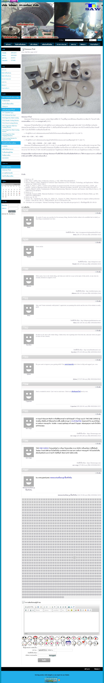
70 (25, 504)
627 (56, 547)
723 (42, 555)
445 (28, 533)
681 (23, 552)
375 (23, 528)
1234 (44, 594)
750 (25, 557)
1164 (39, 589)
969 (60, 573)
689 (42, 552)
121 (65, 507)
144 (39, 510)
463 (70, 533)
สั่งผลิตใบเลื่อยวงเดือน (9, 143)
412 (30, 531)
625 (51, 547)
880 (91, 565)
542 (95, 539)
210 (35, 515)
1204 (53, 591)
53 (65, 502)
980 (86, 573)
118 (58, 507)
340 (100, 523)
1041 (70, 578)
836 (67, 562)
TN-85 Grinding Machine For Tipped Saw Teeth (9, 139)
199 (88, 512)
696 (58, 552)
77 (41, 504)
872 (72, 565)
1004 (63, 576)
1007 (70, 576)
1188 (95, 589)
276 (30, 520)
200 (91, 512)
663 (60, 549)
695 (56, 552)
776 (86, 557)
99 (93, 504)
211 (37, 515)
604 (81, 544)
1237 (51, 594)
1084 (91, 581)
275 (28, 520)
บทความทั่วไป (6, 167)
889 (32, 568)
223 (65, 515)
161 (79, 510)
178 (39, 512)
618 (35, 547)
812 (91, 560)
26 (81, 499)
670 (77, 549)
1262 (30, 597)
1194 (30, 591)
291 (65, 520)
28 (86, 499)
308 (25, 523)
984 (95, 573)
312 (35, 523)
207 (28, 515)
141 (32, 510)
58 (76, 502)
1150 (86, 586)
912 (86, 568)
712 (95, 552)
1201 (46, 591)
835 (65, 562)
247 (42, 518)
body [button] (26, 633)
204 (100, 512)
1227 (28, 594)
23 (74, 499)
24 (76, 499)
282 (44, 520)
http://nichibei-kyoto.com (93, 291)
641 (88, 547)
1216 (81, 591)
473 (93, 533)
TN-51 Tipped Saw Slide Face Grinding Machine (9, 126)
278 (35, 520)
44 (44, 502)
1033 (51, 578)
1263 (32, 597)
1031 (46, 578)
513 (28, 539)
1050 (91, 578)
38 (30, 502)
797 (56, 560)
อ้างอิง (99, 213)
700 (67, 552)
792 (44, 560)
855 (32, 565)
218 (53, 515)
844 (86, 562)
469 (84, 533)
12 (48, 499)
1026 (35, 578)
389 (56, 528)
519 (42, 539)
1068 (53, 581)
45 (46, 502)
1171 (56, 589)
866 (58, 565)
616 (30, 547)
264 (81, 518)
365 (79, 525)
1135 (51, 586)
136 (100, 507)
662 (58, 549)
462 (67, 533)
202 (95, 512)
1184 (86, 589)
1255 (93, 594)
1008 (72, 576)
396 (72, 528)
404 (91, 528)
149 (51, 510)
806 (77, 560)
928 (44, 570)
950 (95, 570)
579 (23, 544)
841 (79, 562)
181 (46, 512)
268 (91, 518)
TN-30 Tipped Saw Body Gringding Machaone (8, 134)
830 (53, 562)
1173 (60, 589)
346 (35, 525)
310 (30, 523)
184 (53, 512)
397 (74, 528)
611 (98, 544)
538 (86, 539)
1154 (95, 586)
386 (49, 528)
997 (46, 576)
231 (84, 515)
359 (65, 525)
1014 (86, 576)
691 (46, 552)
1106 (63, 584)
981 (88, 573)
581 (28, 544)
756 (39, 557)
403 (88, 528)
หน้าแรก (4, 70)
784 (25, 560)
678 (95, 549)
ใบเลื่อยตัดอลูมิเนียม (7, 152)
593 (56, 544)
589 (46, 544)
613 (23, 547)
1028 (39, 578)
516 (35, 539)
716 (25, 555)
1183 (84, 589)
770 (72, 557)
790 (39, 560)
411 (28, 531)
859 (42, 565)
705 (79, 552)
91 (74, 504)
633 (70, 547)
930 (49, 570)
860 (44, 565)
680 (100, 549)
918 (100, 568)
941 (74, 570)
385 (46, 528)
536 (81, 539)
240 (25, 518)
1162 (35, 589)
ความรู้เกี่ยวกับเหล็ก (7, 173)
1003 (60, 576)
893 (42, 568)
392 (63, 528)
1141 (65, 586)
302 (91, 520)
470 (86, 533)
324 (63, 523)
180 (44, 512)
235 (93, 515)
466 (77, 533)
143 (37, 510)
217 (51, 515)
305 (98, 520)
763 (56, 557)
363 (74, 525)
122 (67, 507)
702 (72, 552)
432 (77, 531)
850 (100, 562)
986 (100, 573)
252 (53, 518)
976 (77, 573)
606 (86, 544)
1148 (81, 586)
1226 (25, 594)
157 (70, 510)
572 (86, 541)
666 (67, 549)
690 (44, 552)
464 (72, 533)
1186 (91, 589)
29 (88, 499)
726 (49, 555)
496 (67, 536)
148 (49, 510)
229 (79, 515)
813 (93, 560)
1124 (25, 586)
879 (88, 565)
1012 (81, 576)
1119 (93, 584)
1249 (79, 594)
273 (23, 520)
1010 (77, 576)
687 (37, 552)
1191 (23, 591)
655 (42, 549)
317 (46, 523)
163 (84, 510)
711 (93, 552)
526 (58, 539)
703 (74, 552)
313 (37, 523)
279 (37, 520)
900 (58, 568)
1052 (95, 578)
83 (55, 504)
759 (46, 557)
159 (74, 510)
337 (93, 523)
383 (42, 528)
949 (93, 570)
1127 (32, 586)
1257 (98, 594)
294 (72, 520)
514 (30, 539)
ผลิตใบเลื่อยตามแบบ (7, 149)
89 (69, 504)
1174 (63, 589)
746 (95, 555)
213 (42, 515)
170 (100, 510)
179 (42, 512)
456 (53, 533)
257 (65, 518)
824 (39, 562)
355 (56, 525)
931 (51, 570)
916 (95, 568)
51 (60, 502)
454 (49, 533)
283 (46, 520)
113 (46, 507)
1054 (100, 578)
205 (23, 515)
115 (51, 507)
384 (44, 528)
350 (44, 525)
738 (77, 555)
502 (81, 536)
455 (51, 533)
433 (79, 531)
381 (37, 528)
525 (56, 539)
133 (93, 507)
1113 (79, 584)
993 (37, 576)
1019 (98, 576)
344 (30, 525)
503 (84, 536)
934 (58, 570)
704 (77, 552)
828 (49, 562)
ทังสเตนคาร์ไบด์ (6, 170)
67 (97, 502)
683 (28, 552)
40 (34, 502)
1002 (58, 576)
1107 (65, 584)
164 (86, 510)
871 (70, 565)
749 (23, 557)
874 (77, 565)
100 (95, 504)
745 (93, 555)
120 (63, 507)
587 (42, 544)
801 (65, 560)
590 (49, 544)
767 (65, 557)
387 (51, 528)
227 (74, 515)
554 (44, 541)
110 (39, 507)
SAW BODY (5, 158)
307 (23, 523)
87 (65, 504)
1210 (67, 591)
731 (60, 555)
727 (51, 555)
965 (51, 573)
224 (67, 515)
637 (79, 547)
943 (79, 570)
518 (39, 539)
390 (58, 528)
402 (86, 528)
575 (93, 541)
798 (58, 560)
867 (60, 565)
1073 (65, 581)
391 (60, 528)
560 (58, 541)
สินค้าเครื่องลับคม (6, 73)
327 (70, 523)
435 (84, 531)
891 (37, 568)
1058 (30, 581)
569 (79, 541)
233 (88, 515)
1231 (37, 594)
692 (49, 552)
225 (70, 515)
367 (84, 525)
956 (30, 573)
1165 (42, 589)
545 (23, 541)
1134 (49, 586)
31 (93, 499)
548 (30, 541)
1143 (70, 586)
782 (100, 557)
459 (60, 533)
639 (84, 547)
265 (84, 518)
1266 (39, 597)
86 (62, 504)
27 (83, 499)
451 (42, 533)
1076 (72, 581)
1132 (44, 586)
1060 (35, 581)
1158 (25, 589)
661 (56, 549)
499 (74, 536)
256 (63, 518)
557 (51, 541)
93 (79, 504)
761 (51, 557)
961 (42, 573)
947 (88, 570)
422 (53, 531)
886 (25, 568)
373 (98, 525)
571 (84, 541)
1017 (93, 576)
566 (72, 541)
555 (46, 541)
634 (72, 547)
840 (77, 562)
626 (53, 547)
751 (28, 557)
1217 (84, 591)
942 (77, 570)
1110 (72, 584)
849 (98, 562)
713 (98, 552)
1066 (49, 581)
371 (93, 525)
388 (53, 528)
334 (86, 523)
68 (100, 502)
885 (23, 568)
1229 (32, 594)
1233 (42, 594)
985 (98, 573)
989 (28, 576)
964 (49, 573)
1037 (60, 578)
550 (35, 541)
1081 (84, 581)
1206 (58, 591)
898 (53, 568)
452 (44, 533)
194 (77, 512)
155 (65, 510)
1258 (100, 594)
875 (79, 565)
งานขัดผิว (4, 146)
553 (42, 541)
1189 (98, 589)
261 (74, 518)
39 (32, 502)
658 (49, 549)
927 (42, 570)
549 (32, 541)
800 (63, 560)
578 (100, 541)
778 (91, 557)
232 (86, 515)
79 (46, 504)
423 (56, 531)
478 (25, 536)
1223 (98, 591)
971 (65, 573)
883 (98, 565)
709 (88, 552)
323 (60, 523)
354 (53, 525)
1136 (53, 586)
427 (65, 531)
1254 (91, 594)
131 (88, 507)
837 (70, 562)
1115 (84, 584)
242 (30, 518)
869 (65, 565)
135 (98, 507)
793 (46, 560)
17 (60, 499)
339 (98, 523)
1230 (35, 594)
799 (60, 560)
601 (74, 544)
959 (37, 573)
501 (79, 536)
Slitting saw (5, 106)
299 (84, 520)
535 (79, 539)
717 (28, 555)
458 (58, 533)
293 (70, 520)
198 (86, 512)
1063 (42, 581)
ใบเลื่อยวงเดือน (6, 155)
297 (79, 520)
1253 (88, 594)
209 (32, 515)
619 (37, 547)
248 (44, 518)
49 (55, 502)
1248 (77, 594)
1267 (42, 597)
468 (81, 533)
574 (91, 541)
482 (35, 536)
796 (53, 560)
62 (86, 502)
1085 (93, 581)
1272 (53, 597)
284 (49, 520)
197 (84, 512)
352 (49, 525)
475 (98, 533)
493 (60, 536)
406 (95, 528)
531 (70, 539)
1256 (95, 594)
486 (44, 536)
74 (34, 504)
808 (81, 560)
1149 (84, 586)
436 (86, 531)
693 (51, 552)
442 (100, 531)
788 (35, 560)
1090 (25, 584)
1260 (25, 597)
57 (74, 502)
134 (95, 507)
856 (35, 565)
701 (70, 552)
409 (23, 531)
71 (27, 504)
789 (37, 560)
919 (23, 570)
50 (58, 502)
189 (65, 512)
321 (56, 523)
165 (88, 510)
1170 (53, 589)
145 (42, 510)
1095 (37, 584)
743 (88, 555)
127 (79, 507)
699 (65, 552)
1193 (28, 591)
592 (53, 544)
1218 (86, 591)
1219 (88, 591)
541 (93, 539)
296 (77, 520)
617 (32, 547)
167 (93, 510)
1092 (30, 584)
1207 (60, 591)
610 (95, 544)
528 (63, 539)
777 (88, 557)
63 (88, 502)
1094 (35, 584)
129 (84, 507)
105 (28, 507)
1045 (79, 578)
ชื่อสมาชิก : (5, 205)
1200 (44, 591)
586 (39, 544)
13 (51, 499)
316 (44, 523)
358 (63, 525)
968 (58, 573)
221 (60, 515)
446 (30, 533)
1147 (79, 586)
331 (79, 523)
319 (51, 523)
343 (28, 525)
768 (67, 557)
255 (60, 518)
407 (98, 528)
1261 (28, 597)
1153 (93, 586)
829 (51, 562)
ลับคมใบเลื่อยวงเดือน (7, 103)
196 (81, 512)
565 (70, 541)
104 (25, 507)
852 (25, 565)
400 (81, 528)
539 (88, 539)
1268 (44, 597)
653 (37, 549)
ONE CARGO (44, 448)
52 (62, 502)
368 (86, 525)
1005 (65, 576)
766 (63, 557)
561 (60, 541)
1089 (23, 584)
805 (74, 560)
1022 (25, 578)
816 (100, 560)
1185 (88, 589)
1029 (42, 578)
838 (72, 562)
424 (58, 531)
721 (37, 555)
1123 (23, 586)
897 (51, 568)
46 (48, 502)
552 (39, 541)
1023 (28, 578)
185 (56, 512)
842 (81, 562)
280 (39, 520)
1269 (46, 597)
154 (63, 510)
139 (28, 510)
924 (35, 570)
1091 (28, 584)
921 (28, 570)
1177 (70, 589)
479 (28, 536)
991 (32, 576)
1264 (35, 597)
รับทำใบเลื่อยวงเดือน (7, 176)
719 (32, 555)
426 (63, 531)
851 (23, 565)
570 (81, 541)
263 (79, 518)
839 (74, 562)
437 (88, 531)
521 (46, 539)
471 (88, 533)
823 (37, 562)
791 (42, 560)
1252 (86, 594)
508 (95, 536)
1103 (56, 584)
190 (67, 512)
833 (60, 562)
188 (63, 512)
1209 (65, 591)
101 (98, 504)
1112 (77, 584)
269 (93, 518)
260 (72, 518)
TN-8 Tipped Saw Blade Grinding (10, 118)
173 (28, 512)
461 (65, 533)
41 (37, 502)
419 (46, 531)
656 (44, 549)
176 (35, 512)
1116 (86, 584)
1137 (56, 586)
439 (93, 531)
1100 (49, 584)
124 (72, 507)
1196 (35, 591)
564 (67, 541)
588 (44, 544)
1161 (32, 589)
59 (79, 502)
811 (88, 560)
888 (30, 568)
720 (35, 555)
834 (63, 562)
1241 (60, 594)
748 (100, 555)
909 (79, 568)
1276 (63, 597)
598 (67, 544)
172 (25, 512)
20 (67, 499)
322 (58, 523)
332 (81, 523)
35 (23, 502)
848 (95, 562)
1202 (49, 591)
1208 (63, 591)
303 (93, 520)
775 (84, 557)
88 (67, 504)
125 (74, 507)
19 (65, 499)
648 (25, 549)
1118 (91, 584)
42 (39, 502)
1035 (56, 578)
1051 (93, 578)
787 (32, 560)
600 (72, 544)
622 (44, 547)
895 (46, 568)
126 (77, 507)
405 (93, 528)
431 (74, 531)
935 (60, 570)
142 (35, 510)
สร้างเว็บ (9, 1)
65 (93, 502)
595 (60, 544)
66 (95, 502)
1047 (84, 578)
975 (74, 573)
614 (25, 547)
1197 (37, 591)
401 (84, 528)
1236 (49, 594)
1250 (81, 594)
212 (39, 515)
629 (60, 547)
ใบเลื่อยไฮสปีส (6, 100)
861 (46, 565)
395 (70, 528)
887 (28, 568)
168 (95, 510)
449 (37, 533)
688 (39, 552)
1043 (74, 578)
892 (39, 568)
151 (56, 510)
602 (77, 544)
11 (46, 499)
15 (55, 499)
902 (63, 568)
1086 (95, 581)
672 (81, 549)
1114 (81, 584)
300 (86, 520)
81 (51, 504)
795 (51, 560)
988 (25, 576)
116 (53, 507)
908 (77, 568)
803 (70, 560)
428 (67, 531)
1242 (63, 594)
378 (30, 528)
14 (53, 499)
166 (91, 510)
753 (32, 557)
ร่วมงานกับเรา (5, 88)
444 (25, 533)
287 (56, 520)
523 (51, 539)
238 (100, 515)
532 (72, 539)
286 (53, 520)
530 (67, 539)
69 (23, 504)
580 (25, 544)
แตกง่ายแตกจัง (69, 364)
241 (28, 518)
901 (60, 568)
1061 (37, 581)
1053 (98, 578)
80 (48, 504)
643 (93, 547)
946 (86, 570)
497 (70, 536)
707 (84, 552)
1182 (81, 589)
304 (95, 520)
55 (69, 502)
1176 (67, 589)
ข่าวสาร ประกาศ (6, 79)
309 (28, 523)
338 (95, 523)
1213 (74, 591)
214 (44, 515)
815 (98, 560)
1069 (56, 581)
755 (37, 557)
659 (51, 549)
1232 (39, 594)
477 (23, 536)
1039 (65, 578)
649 (28, 549)
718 (30, 555)
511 (23, 539)
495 (65, 536)
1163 (37, 589)
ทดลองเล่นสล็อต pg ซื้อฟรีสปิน (61, 477)
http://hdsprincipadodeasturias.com (91, 320)
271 (98, 518)
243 (32, 518)
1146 (77, 586)
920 (25, 570)
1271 (51, 597)
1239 (56, 594)
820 (30, 562)
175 (32, 512)
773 (79, 557)
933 (56, 570)
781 (98, 557)
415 (37, 531)
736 (72, 555)
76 (39, 504)
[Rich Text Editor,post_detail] (61, 622)
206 (25, 515)
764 (58, 557)
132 (91, 507)
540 (91, 539)
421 (51, 531)
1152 (91, 586)
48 (53, 502)
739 (79, 555)
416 (39, 531)
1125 (28, 586)
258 (67, 518)
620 (39, 547)
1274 (58, 597)
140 (30, 510)
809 (84, 560)
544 (100, 539)
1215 (79, 591)
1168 (49, 589)
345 (32, 525)
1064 (44, 581)
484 (39, 536)
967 (56, 573)
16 (58, 499)
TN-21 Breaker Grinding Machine (10, 120)
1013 (84, 576)
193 (74, 512)
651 (32, 549)
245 (37, 518)
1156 (100, 586)
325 (65, 523)
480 (30, 536)
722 (39, 555)
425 (60, 531)
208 (30, 515)
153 (60, 510)
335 (88, 523)
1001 (56, 576)
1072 (63, 581)
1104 (58, 584)
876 (81, 565)
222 (63, 515)
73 (32, 504)
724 (44, 555)
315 (42, 523)
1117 (88, 584)
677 (93, 549)
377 (28, 528)
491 (56, 536)
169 (98, 510)
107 (32, 507)
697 (60, 552)
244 (35, 518)
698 (63, 552)
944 (81, 570)
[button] (29, 607)
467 (79, 533)
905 (70, 568)
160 (77, 510)
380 (35, 528)
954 (25, 573)
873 (74, 565)
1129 (37, 586)
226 (72, 515)
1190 (100, 589)
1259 (23, 597)
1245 (70, 594)
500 (77, 536)
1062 (39, 581)
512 (25, 539)
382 (39, 528)
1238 (53, 594)
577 (98, 541)
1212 (72, 591)
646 (100, 547)
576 (95, 541)
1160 (30, 589)
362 (72, 525)
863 (51, 565)
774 (81, 557)
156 (67, 510)
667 (70, 549)
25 (79, 499)
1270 (49, 597)
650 (30, 549)
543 (98, 539)
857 (37, 565)
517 (37, 539)
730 (58, 555)
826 (44, 562)
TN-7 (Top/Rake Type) (7, 112)
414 (35, 531)
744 (91, 555)
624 (49, 547)
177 (37, 512)
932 (53, 570)
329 (74, 523)
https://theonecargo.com (94, 433)
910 (81, 568)
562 (63, 541)
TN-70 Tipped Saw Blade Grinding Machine (10, 130)
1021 (23, 578)
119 (60, 507)
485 (42, 536)
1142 (67, 586)
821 (32, 562)
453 (46, 533)
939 (70, 570)
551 (37, 541)
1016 (91, 576)
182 (49, 512)
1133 (46, 586)
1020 (100, 576)
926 (39, 570)
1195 (32, 591)
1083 (88, 581)
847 (93, 562)
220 (58, 515)
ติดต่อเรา (4, 85)
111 (42, 507)
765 (60, 557)
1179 (74, 589)
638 (81, 547)
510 (100, 536)
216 (49, 515)
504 (86, 536)
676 (91, 549)
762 (53, 557)
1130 (39, 586)
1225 (23, 594)
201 (93, 512)
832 (58, 562)
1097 (42, 584)
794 (49, 560)
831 (56, 562)
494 (63, 536)
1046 (81, 578)
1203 (51, 591)
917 (98, 568)
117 (56, 507)
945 (84, 570)
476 (100, 533)
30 (90, 499)
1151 (88, 586)
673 (84, 549)
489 (51, 536)
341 (23, 525)
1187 (93, 589)
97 (88, 504)
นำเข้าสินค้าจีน (76, 421)
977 (79, 573)
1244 (67, 594)
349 (42, 525)
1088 (100, 581)
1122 (100, 584)
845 (88, 562)
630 (63, 547)
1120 (95, 584)
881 (93, 565)
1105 (60, 584)
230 (81, 515)
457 (56, 533)
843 (84, 562)
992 (35, 576)
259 (70, 518)
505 (88, 536)
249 (46, 518)
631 (65, 547)
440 (95, 531)
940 (72, 570)
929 (46, 570)
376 (25, 528)
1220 (91, 591)
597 (65, 544)
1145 (74, 586)
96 (86, 504)
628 (58, 547)
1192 (25, 591)
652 (35, 549)
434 (81, 531)
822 (35, 562)
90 (72, 504)
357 (60, 525)
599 (70, 544)
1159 (28, 589)
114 (49, 507)
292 (67, 520)
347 (37, 525)
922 (30, 570)
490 (53, 536)
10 (44, 499)
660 (53, 549)
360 (67, 525)
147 (46, 510)
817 (23, 562)
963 (46, 573)
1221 (93, 591)
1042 (72, 578)
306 (100, 520)
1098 (44, 584)
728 (53, 555)
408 (100, 528)
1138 (58, 586)
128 (81, 507)
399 (79, 528)
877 (84, 565)
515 (32, 539)
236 (95, 515)
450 (39, 533)
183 (51, 512)
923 (32, 570)
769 (70, 557)
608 (91, 544)
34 (100, 499)
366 (81, 525)
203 (98, 512)
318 (49, 523)
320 (53, 523)
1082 (86, 581)
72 (30, 504)
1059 (32, 581)
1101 (51, 584)
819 (28, 562)
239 (23, 518)
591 (51, 544)
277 (32, 520)
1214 (77, 591)
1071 (60, 581)
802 (67, 560)
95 (83, 504)
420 (49, 531)
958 (35, 573)
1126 (30, 586)
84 (58, 504)
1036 (58, 578)
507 (93, 536)
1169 (51, 589)
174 (30, 512)
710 (91, 552)
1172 (58, 589)
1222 (95, 591)
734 (67, 555)
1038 (63, 578)
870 (67, 565)
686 (35, 552)
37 (27, 502)
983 (93, 573)
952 (100, 570)
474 (95, 533)
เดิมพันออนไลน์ (76, 391)
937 (65, 570)
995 (42, 576)
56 (72, 502)
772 (77, 557)
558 (53, 541)
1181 (79, 589)
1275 (60, 597)
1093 (32, 584)
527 (60, 539)
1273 (56, 597)
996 (44, 576)
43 (41, 502)
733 (65, 555)
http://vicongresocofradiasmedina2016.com (88, 232)
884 (100, 565)
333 (84, 523)
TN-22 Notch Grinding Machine (10, 123)
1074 (67, 581)
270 (95, 518)
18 (62, 499)
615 (28, 547)
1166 (44, 589)
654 (39, 549)
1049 (88, 578)
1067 (51, 581)
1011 (79, 576)
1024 (30, 578)
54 (67, 502)
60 (81, 502)
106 (30, 507)
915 (93, 568)
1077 (74, 581)
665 (65, 549)
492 (58, 536)
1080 (81, 581)
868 (63, 565)
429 (70, 531)
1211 (70, 591)
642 (91, 547)
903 (65, 568)
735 (70, 555)
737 (74, 555)
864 (53, 565)
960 (39, 573)
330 (77, 523)
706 (81, 552)
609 (93, 544)
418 (44, 531)
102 (100, 504)
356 (58, 525)
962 (44, 573)
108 (35, 507)
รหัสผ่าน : (4, 208)
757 (42, 557)
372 (95, 525)
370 (91, 525)
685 (32, 552)
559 (56, 541)
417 (42, 531)
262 (77, 518)
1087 (98, 581)
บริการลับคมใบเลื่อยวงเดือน (11, 97)
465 (74, 533)
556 (49, 541)
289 (60, 520)
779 (93, 557)
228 (77, 515)
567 (74, 541)
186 (58, 512)
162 (81, 510)
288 (58, 520)
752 (30, 557)
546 (25, 541)
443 (23, 533)
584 (35, 544)
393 (65, 528)
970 (63, 573)
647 (23, 549)
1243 (65, 594)
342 (25, 525)
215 (46, 515)
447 (32, 533)
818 (25, 562)
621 (42, 547)
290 (63, 520)
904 (67, 568)
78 (44, 504)
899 (56, 568)
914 (91, 568)
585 (37, 544)
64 (90, 502)
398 (77, 528)
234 (91, 515)
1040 (67, 578)
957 (32, 573)
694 (53, 552)
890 (35, 568)
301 (88, 520)
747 (98, 555)
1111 (74, 584)
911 (84, 568)
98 (90, 504)
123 (70, 507)
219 (56, 515)
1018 (95, 576)
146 (44, 510)
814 (95, 560)
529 (65, 539)
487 (46, 536)
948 (91, 570)
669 (74, 549)
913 (88, 568)
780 (95, 557)
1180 (77, 589)
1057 (28, 581)
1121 (98, 584)
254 (58, 518)
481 (32, 536)
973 (70, 573)
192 (72, 512)
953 (23, 573)
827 (46, 562)
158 (72, 510)
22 (72, 499)
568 (77, 541)
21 (69, 499)
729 (56, 555)
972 (67, 573)
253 (56, 518)
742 (86, 555)
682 (25, 552)
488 (49, 536)
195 (79, 512)
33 (97, 499)
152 (58, 510)
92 (76, 504)
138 (25, 510)
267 (88, 518)
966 (53, 573)
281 (42, 520)
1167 (46, 589)
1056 (25, 581)
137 (23, 510)
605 (84, 544)
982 (91, 573)
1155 (98, 586)
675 (88, 549)
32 (95, 499)
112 (44, 507)
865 (56, 565)
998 (49, 576)
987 (23, 576)
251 (51, 518)
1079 (79, 581)
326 (67, 523)
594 (58, 544)
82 (53, 504)
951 (98, 570)
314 (39, 523)
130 (86, 507)
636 (77, 547)
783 (23, 560)
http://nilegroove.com (94, 262)
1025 (32, 578)
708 (86, 552)
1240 (58, 594)
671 (79, 549)
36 (25, 502)
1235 (46, 594)
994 (39, 576)
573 (88, 541)
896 (49, 568)
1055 (23, 581)
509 (98, 536)
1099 (46, 584)
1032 (49, 578)
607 (88, 544)
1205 (56, 591)
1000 (53, 576)
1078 (77, 581)
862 (49, 565)
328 (72, 523)
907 (74, 568)
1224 (100, 591)
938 (67, 570)
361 (70, 525)
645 (98, 547)
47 (51, 502)
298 (81, 520)
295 (74, 520)
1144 (72, 586)
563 (65, 541)
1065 (46, 581)
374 (100, 525)
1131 (42, 586)
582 (30, 544)
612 (100, 544)
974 (72, 573)
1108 (67, 584)
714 (100, 552)
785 (28, 560)
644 (95, 547)
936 (63, 570)
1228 (30, 594)
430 (72, 531)
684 (30, 552)
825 (42, 562)
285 (51, 520)
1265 (37, 597)
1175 (65, 589)
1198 (39, 591)
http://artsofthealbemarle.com (92, 350)
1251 (84, 594)
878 (86, 565)
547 (28, 541)
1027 (37, 578)
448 (35, 533)
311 (32, 523)
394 (67, 528)
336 (91, 523)
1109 (70, 584)
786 (30, 560)
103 (23, 507)
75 (37, 504)
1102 (53, 584)
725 (46, 555)
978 (81, 573)
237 (98, 515)
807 (79, 560)
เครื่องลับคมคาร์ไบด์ (8, 110)
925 (37, 570)
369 (88, 525)
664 (63, 549)
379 (32, 528)
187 (60, 512)
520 (44, 539)
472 (91, 533)
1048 (86, 578)
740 (81, 555)
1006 (67, 576)
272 (100, 518)
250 (49, 518)
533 (74, 539)
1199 (42, 591)
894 (44, 568)
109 (37, 507)
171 (23, 512)
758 (44, 557)
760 (49, 557)
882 (95, 565)
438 (91, 531)
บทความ (4, 82)
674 (86, 549)
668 (72, 549)
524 (53, 539)
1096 (39, 584)
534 (77, 539)
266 (86, 518)
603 (79, 544)
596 (63, 544)
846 (91, 562)
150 (53, 510)
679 (98, 549)
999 (51, 576)
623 (46, 547)
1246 (72, 594)
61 (83, 502)
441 (98, 531)
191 (70, 512)
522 (49, 539)
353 (51, 525)
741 (84, 555)
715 (23, 555)
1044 (77, 578)
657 (46, 549)
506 (91, 536)
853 (28, 565)
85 (60, 504)
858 (39, 565)
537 (84, 539)
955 (28, 573)
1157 (23, 589)
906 (72, 568)
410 (25, 531)
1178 (72, 589)
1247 (74, 594)
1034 (53, 578)
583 (32, 544)
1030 (44, 578)
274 (25, 520)
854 (30, 565)
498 (72, 536)
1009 (74, 576)
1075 (70, 581)
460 (63, 533)
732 (63, 555)
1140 (63, 586)
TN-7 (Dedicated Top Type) (9, 115)
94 (81, 504)
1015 (88, 576)
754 (35, 557)
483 (37, 536)
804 (72, 560)
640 (86, 547)
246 (39, 518)
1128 (35, 586)
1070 (58, 581)
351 (46, 525)
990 (30, 576)
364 (77, 525)
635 (74, 547)
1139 (60, 586)
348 (39, 525)
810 (86, 560)
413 (32, 531)
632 (67, 547)
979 (84, 573)
